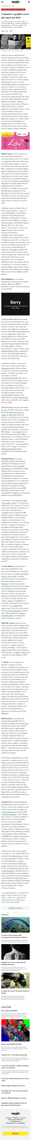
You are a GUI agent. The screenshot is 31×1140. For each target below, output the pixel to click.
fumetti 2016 (11, 897)
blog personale (9, 871)
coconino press (23, 893)
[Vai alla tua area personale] (29, 2)
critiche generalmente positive (11, 449)
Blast (22, 809)
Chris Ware (19, 878)
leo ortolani (5, 902)
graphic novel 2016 (7, 900)
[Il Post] (15, 1)
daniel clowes (5, 895)
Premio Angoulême (9, 814)
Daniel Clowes (8, 351)
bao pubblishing (11, 893)
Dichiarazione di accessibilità (15, 1123)
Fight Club (12, 415)
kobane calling (19, 900)
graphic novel (21, 897)
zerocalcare (15, 902)
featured (14, 895)
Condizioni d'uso (15, 1121)
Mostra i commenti (15, 908)
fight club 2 (22, 895)
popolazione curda (11, 378)
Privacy (23, 1118)
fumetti (3, 897)
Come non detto (22, 397)
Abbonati (15, 1133)
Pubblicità (16, 1118)
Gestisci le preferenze (15, 1119)
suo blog (14, 249)
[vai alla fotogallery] (15, 141)
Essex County (14, 164)
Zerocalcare (5, 368)
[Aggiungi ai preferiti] (11, 31)
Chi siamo (8, 1118)
